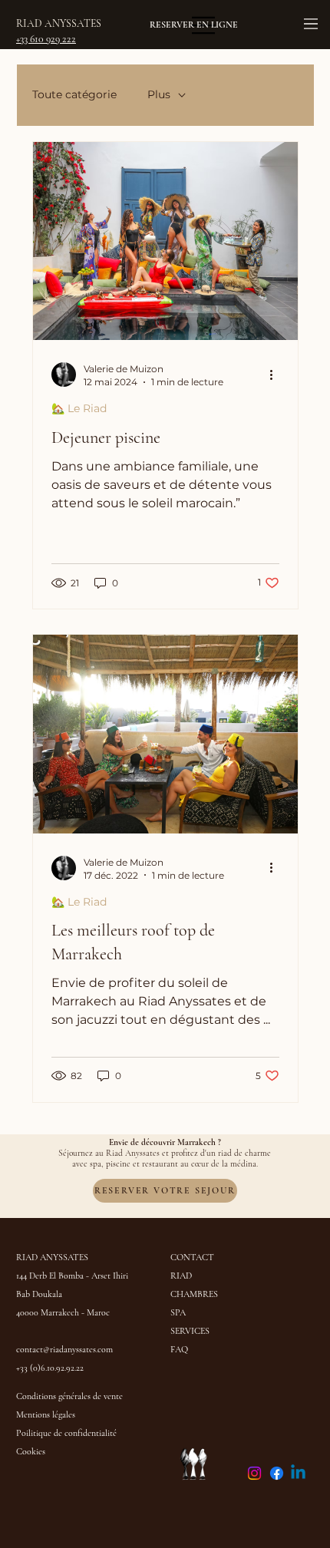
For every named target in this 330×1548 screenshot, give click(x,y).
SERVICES (190, 1330)
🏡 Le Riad (79, 408)
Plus (158, 94)
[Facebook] (276, 1473)
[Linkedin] (298, 1473)
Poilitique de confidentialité (66, 1433)
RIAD (182, 1275)
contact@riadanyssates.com (64, 1349)
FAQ (179, 1349)
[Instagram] (254, 1473)
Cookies (30, 1451)
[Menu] (311, 24)
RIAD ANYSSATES (60, 23)
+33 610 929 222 (46, 38)
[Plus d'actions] (277, 374)
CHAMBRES (194, 1294)
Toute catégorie (74, 94)
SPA (178, 1312)
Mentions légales (45, 1414)
